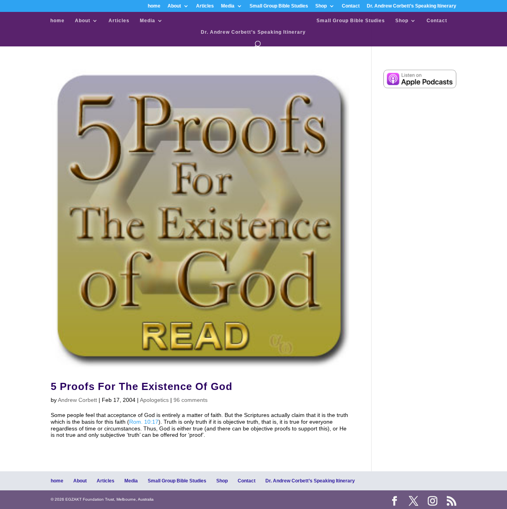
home (154, 6)
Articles (205, 6)
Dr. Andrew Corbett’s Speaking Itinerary (411, 6)
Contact (351, 6)
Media (227, 6)
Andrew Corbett (77, 400)
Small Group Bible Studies (279, 6)
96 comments (190, 400)
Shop (321, 6)
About (174, 6)
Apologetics (154, 400)
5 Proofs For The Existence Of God (142, 386)
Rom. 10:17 (143, 422)
